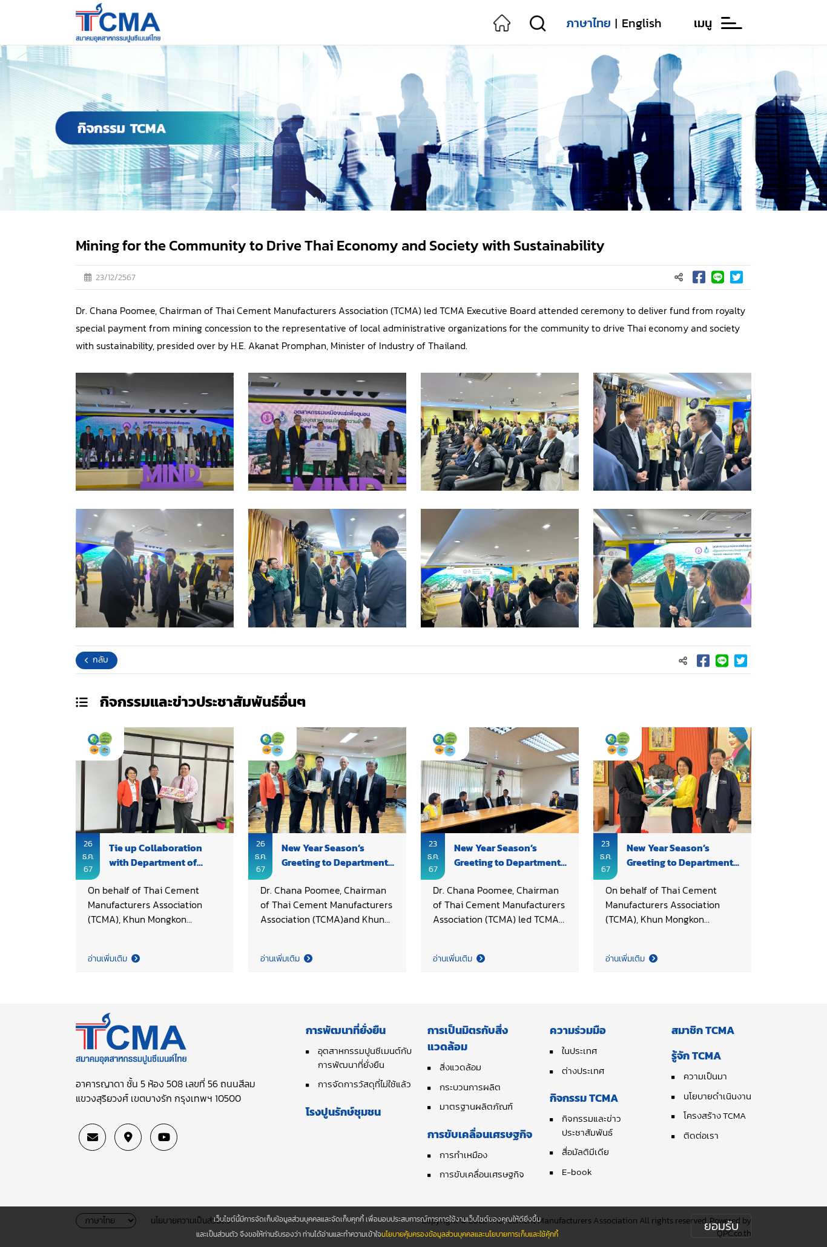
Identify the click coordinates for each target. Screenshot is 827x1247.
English (642, 23)
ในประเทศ (579, 1051)
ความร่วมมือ (578, 1030)
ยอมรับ (721, 1226)
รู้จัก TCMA (696, 1055)
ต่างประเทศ (583, 1071)
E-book (577, 1172)
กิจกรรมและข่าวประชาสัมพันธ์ (591, 1125)
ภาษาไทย (588, 23)
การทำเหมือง (463, 1155)
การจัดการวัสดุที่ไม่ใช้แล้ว (364, 1084)
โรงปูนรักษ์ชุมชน (343, 1112)
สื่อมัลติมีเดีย (585, 1152)
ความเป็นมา (705, 1076)
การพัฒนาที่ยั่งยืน (346, 1030)
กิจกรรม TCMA (584, 1098)
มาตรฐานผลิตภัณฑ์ (476, 1106)
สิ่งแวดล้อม (460, 1067)
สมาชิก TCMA (702, 1030)
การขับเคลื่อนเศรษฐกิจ (479, 1134)
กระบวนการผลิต (470, 1087)
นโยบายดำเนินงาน (717, 1096)
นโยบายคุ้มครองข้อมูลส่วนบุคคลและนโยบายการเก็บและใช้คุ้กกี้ (469, 1234)
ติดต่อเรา (701, 1135)
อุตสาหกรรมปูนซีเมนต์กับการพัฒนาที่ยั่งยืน (365, 1058)
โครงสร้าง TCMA (715, 1115)
